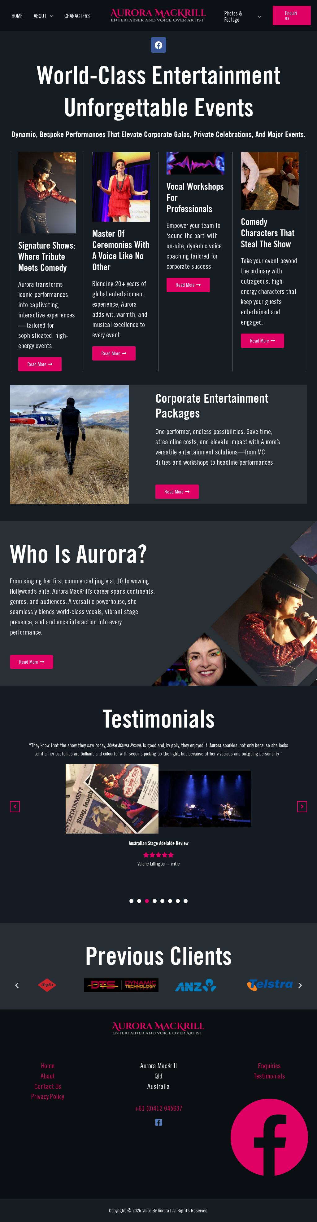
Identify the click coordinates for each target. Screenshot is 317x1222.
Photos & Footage (233, 17)
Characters (77, 16)
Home (17, 16)
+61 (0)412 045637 (159, 1108)
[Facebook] (159, 1122)
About (48, 1076)
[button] (292, 15)
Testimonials (269, 1076)
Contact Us (47, 1086)
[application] (50, 16)
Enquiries (269, 1066)
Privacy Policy (47, 1096)
